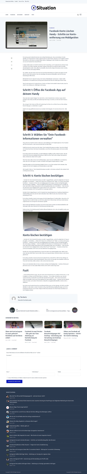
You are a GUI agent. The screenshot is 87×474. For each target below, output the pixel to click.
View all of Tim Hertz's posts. (24, 300)
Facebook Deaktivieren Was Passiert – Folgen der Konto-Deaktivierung (29, 444)
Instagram (19, 14)
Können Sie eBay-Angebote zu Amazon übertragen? (24, 421)
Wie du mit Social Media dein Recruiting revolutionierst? (25, 416)
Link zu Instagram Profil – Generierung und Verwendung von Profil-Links (29, 459)
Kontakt (16, 1)
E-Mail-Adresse (35, 372)
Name (8, 372)
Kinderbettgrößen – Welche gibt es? (19, 426)
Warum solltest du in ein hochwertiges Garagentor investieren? (27, 430)
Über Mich (27, 1)
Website (59, 372)
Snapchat (27, 14)
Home (7, 14)
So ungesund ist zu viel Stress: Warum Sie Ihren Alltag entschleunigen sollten (31, 411)
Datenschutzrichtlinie (10, 1)
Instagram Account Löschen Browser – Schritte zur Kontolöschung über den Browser (33, 440)
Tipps (32, 14)
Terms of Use (21, 1)
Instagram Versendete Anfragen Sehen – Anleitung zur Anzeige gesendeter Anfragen (32, 463)
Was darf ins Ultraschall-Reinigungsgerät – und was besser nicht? (27, 396)
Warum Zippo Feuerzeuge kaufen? (19, 407)
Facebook (12, 14)
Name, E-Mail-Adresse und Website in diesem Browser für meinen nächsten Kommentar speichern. (27, 377)
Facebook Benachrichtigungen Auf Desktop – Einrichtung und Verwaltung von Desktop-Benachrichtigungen (53, 336)
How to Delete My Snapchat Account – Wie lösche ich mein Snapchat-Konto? (30, 435)
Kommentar (9, 355)
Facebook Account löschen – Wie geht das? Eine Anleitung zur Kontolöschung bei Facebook (33, 336)
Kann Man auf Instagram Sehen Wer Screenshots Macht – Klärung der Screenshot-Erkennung (35, 449)
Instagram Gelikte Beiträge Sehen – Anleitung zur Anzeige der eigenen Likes (30, 454)
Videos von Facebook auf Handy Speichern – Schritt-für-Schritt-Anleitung (72, 334)
